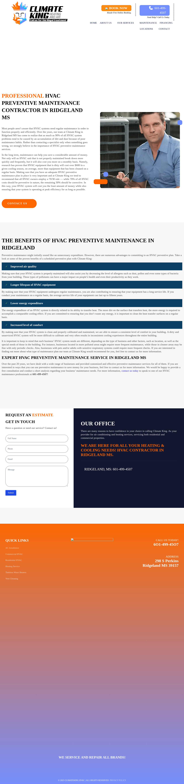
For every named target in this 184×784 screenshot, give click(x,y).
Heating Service (12, 566)
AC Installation (12, 548)
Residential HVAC (13, 560)
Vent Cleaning (11, 578)
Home (72, 57)
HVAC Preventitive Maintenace (98, 57)
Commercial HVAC (14, 554)
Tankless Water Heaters (15, 572)
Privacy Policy (118, 780)
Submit (11, 493)
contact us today (129, 370)
